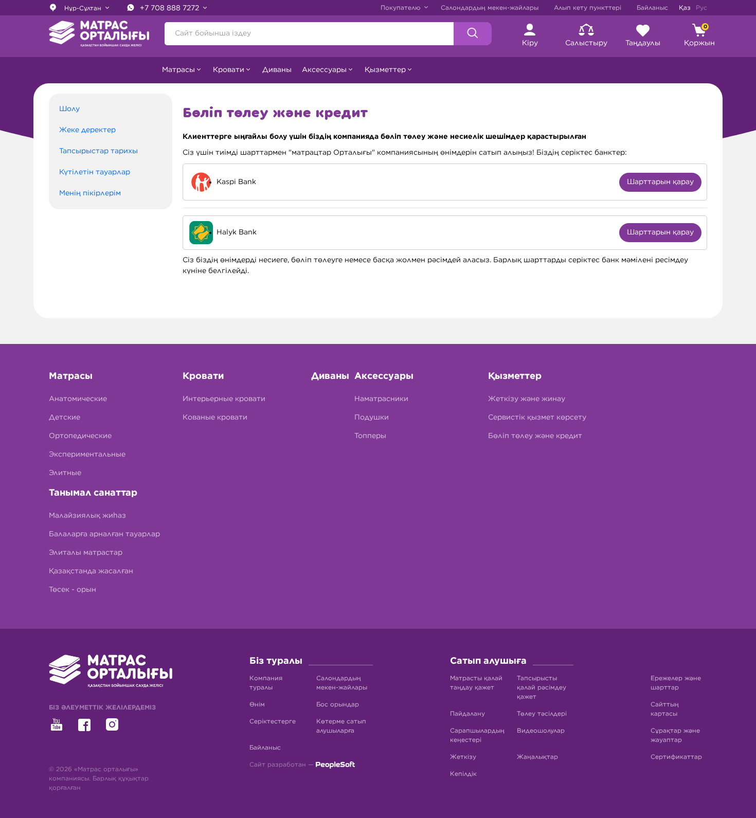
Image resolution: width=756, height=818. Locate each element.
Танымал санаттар (93, 493)
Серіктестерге (272, 721)
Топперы (370, 436)
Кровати (203, 376)
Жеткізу (463, 757)
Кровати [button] (228, 70)
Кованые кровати (215, 417)
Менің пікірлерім (90, 193)
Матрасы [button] (178, 70)
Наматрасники (381, 399)
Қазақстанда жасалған (91, 571)
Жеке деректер (87, 130)
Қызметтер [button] (385, 70)
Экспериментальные (87, 454)
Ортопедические (80, 436)
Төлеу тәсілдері (542, 714)
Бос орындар (337, 704)
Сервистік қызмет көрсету (537, 417)
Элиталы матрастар (85, 552)
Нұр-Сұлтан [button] (82, 8)
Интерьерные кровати (224, 399)
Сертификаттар (676, 757)
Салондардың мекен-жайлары (489, 8)
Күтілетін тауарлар (94, 172)
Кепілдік (463, 774)
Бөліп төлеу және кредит (535, 436)
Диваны (277, 70)
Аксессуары (383, 376)
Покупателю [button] (401, 8)
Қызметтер (515, 376)
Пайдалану (467, 714)
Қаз (685, 8)
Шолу (69, 109)
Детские (64, 417)
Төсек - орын (72, 589)
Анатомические (78, 399)
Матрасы (71, 376)
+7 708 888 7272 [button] (170, 8)
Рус (701, 8)
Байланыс (652, 8)
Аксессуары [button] (324, 70)
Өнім (257, 704)
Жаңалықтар (537, 757)
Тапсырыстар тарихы (98, 151)
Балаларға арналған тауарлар (104, 534)
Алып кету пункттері (587, 8)
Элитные (65, 473)
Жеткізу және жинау (526, 399)
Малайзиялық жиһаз (87, 515)
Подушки (371, 417)
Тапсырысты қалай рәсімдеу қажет (541, 687)
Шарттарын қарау (660, 182)
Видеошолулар (541, 731)
